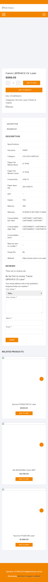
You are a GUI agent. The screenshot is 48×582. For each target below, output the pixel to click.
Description (12, 124)
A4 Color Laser (21, 100)
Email (9, 327)
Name (9, 318)
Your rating (10, 289)
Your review (11, 297)
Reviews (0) (12, 129)
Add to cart (32, 83)
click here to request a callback (28, 576)
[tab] (24, 124)
